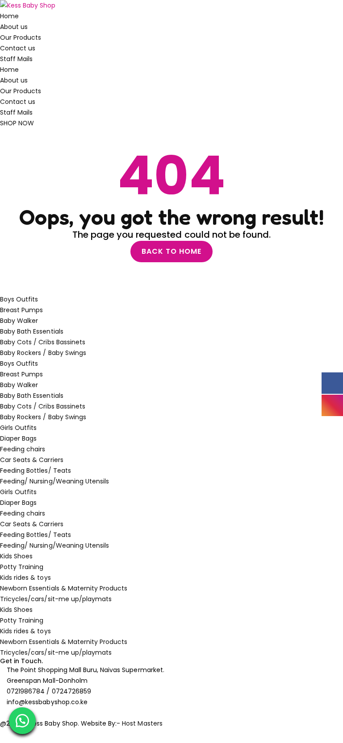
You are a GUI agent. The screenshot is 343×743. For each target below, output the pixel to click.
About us (14, 26)
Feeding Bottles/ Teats (35, 470)
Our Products (20, 37)
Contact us (17, 48)
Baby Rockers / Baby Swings (43, 352)
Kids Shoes (16, 556)
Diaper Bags (18, 438)
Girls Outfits (18, 427)
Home (9, 16)
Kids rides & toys (25, 577)
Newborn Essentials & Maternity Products (63, 588)
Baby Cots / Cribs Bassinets (42, 342)
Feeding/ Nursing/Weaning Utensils (54, 481)
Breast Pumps (21, 309)
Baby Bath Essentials (31, 331)
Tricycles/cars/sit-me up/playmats (56, 598)
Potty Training (22, 566)
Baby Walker (19, 320)
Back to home (171, 251)
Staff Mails (16, 58)
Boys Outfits (19, 299)
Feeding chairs (23, 449)
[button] (22, 720)
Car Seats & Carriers (31, 459)
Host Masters (142, 723)
